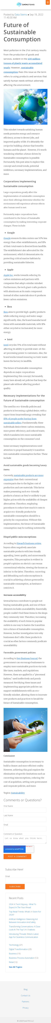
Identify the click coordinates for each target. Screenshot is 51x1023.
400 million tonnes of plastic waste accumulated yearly (23, 63)
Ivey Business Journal (27, 658)
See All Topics (15, 967)
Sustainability (18, 793)
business (15, 953)
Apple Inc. (8, 275)
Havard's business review (29, 543)
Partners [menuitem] (25, 1001)
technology (16, 945)
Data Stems (21, 14)
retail (13, 962)
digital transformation (20, 949)
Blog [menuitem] (25, 989)
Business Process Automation (23, 958)
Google (7, 238)
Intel (6, 345)
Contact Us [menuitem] (25, 995)
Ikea (6, 312)
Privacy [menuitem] (25, 1007)
